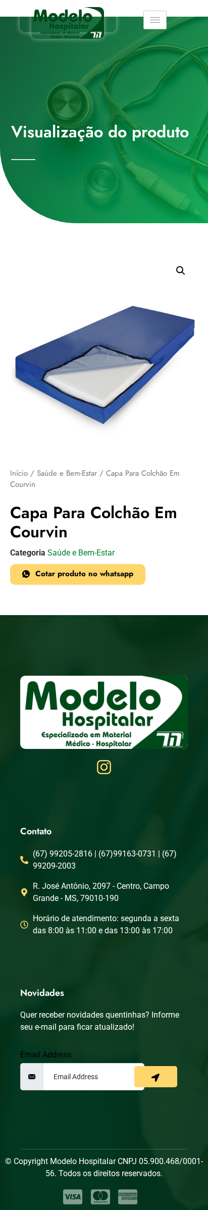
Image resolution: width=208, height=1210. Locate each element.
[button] (181, 271)
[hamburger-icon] (155, 20)
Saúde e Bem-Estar (67, 473)
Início (19, 473)
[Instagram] (104, 767)
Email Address (45, 1055)
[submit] (155, 1076)
